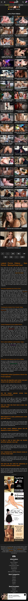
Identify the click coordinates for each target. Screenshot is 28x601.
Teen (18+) (14, 580)
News (14, 560)
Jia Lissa (14, 589)
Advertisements (14, 568)
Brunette (14, 582)
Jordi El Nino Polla (14, 591)
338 (18, 253)
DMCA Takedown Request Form (14, 571)
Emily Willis (14, 588)
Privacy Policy (14, 563)
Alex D (14, 592)
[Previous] (7, 253)
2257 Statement (14, 567)
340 (5, 257)
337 (13, 253)
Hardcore (14, 579)
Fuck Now (7, 4)
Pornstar (14, 577)
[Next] (16, 257)
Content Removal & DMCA (14, 565)
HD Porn (14, 575)
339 (24, 253)
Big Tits (14, 583)
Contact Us (14, 570)
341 (11, 257)
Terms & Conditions (14, 562)
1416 (22, 257)
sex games (20, 4)
